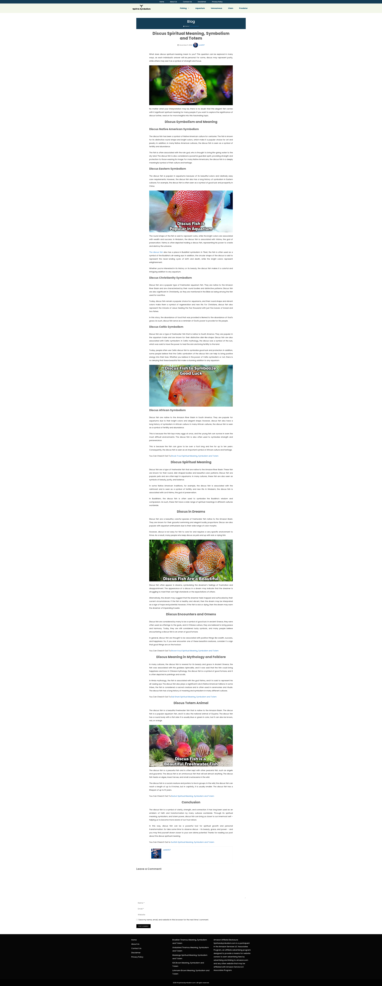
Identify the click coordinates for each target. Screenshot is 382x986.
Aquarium (200, 8)
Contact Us (187, 2)
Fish (197, 26)
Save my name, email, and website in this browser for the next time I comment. (173, 919)
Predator (243, 8)
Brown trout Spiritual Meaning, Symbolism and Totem (195, 650)
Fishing (183, 8)
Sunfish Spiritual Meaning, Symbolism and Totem (192, 842)
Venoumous (216, 8)
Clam (230, 8)
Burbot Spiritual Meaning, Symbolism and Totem (192, 796)
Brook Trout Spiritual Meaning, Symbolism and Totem (194, 456)
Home (162, 2)
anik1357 (202, 45)
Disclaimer (202, 2)
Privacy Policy (217, 2)
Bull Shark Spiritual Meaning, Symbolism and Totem (194, 697)
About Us (173, 2)
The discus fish (156, 252)
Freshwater (193, 26)
